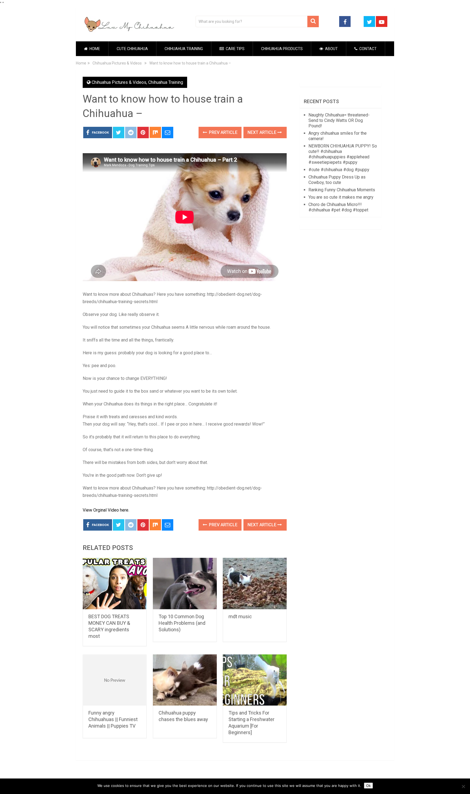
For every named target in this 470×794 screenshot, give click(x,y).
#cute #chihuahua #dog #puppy (338, 169)
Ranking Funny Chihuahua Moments (341, 189)
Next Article (262, 132)
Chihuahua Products (282, 49)
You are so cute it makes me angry (340, 197)
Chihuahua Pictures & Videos (119, 82)
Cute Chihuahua (132, 49)
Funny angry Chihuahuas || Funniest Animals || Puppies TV (113, 719)
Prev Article (222, 132)
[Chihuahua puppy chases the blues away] (185, 680)
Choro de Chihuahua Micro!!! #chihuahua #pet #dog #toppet (338, 207)
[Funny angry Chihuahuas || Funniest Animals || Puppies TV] (115, 680)
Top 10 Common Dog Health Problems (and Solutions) (182, 623)
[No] (463, 786)
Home (94, 49)
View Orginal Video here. (106, 510)
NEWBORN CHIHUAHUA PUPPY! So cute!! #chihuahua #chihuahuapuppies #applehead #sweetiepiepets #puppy (342, 154)
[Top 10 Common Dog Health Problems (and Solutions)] (185, 583)
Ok (368, 785)
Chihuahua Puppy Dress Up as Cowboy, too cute (337, 179)
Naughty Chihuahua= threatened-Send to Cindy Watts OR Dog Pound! (339, 120)
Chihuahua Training (184, 49)
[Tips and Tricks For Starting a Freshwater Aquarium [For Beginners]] (255, 680)
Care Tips (235, 49)
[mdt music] (255, 583)
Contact (367, 49)
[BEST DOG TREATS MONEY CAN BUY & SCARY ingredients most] (115, 583)
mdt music (240, 616)
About (331, 49)
